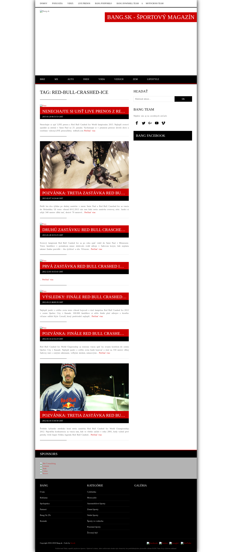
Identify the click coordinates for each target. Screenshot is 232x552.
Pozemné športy (94, 527)
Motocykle (92, 497)
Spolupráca (45, 503)
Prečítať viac (89, 130)
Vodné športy (92, 515)
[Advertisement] (116, 50)
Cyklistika (91, 492)
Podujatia (57, 3)
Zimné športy (92, 509)
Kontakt (43, 521)
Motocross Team (155, 3)
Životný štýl (92, 532)
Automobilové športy (96, 503)
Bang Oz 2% (45, 515)
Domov (43, 3)
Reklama (44, 497)
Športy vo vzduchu (95, 521)
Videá (70, 3)
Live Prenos (84, 3)
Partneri (43, 509)
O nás (42, 492)
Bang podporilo (103, 3)
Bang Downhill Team (128, 3)
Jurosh (73, 543)
